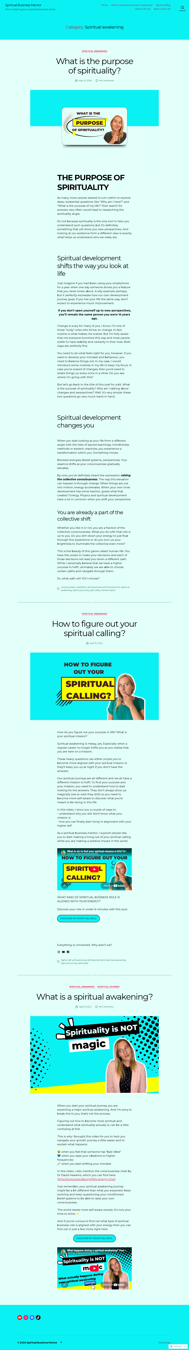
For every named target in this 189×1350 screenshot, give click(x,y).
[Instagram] (58, 951)
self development (111, 587)
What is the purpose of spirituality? (94, 66)
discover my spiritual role (78, 918)
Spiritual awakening (94, 51)
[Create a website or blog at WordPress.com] (61, 1342)
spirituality (95, 590)
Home (104, 5)
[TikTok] (38, 1317)
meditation (81, 587)
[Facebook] (68, 951)
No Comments (106, 80)
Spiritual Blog (163, 5)
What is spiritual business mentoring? (132, 5)
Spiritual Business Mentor (23, 5)
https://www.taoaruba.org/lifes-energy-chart (86, 1179)
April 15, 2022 (96, 643)
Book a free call (162, 9)
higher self (66, 960)
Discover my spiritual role (94, 1238)
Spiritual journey (81, 590)
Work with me (143, 9)
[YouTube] (63, 951)
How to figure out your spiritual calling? (94, 628)
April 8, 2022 (85, 1007)
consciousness (68, 587)
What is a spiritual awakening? (94, 997)
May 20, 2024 (85, 80)
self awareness (94, 587)
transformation (108, 590)
